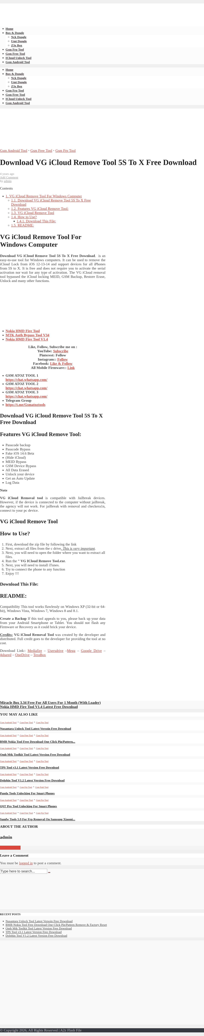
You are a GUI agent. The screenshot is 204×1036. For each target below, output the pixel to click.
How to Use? (24, 217)
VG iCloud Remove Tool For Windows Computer (44, 196)
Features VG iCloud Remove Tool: (39, 209)
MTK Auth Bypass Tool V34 (27, 335)
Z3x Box (16, 45)
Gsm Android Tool (18, 62)
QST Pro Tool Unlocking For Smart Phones (28, 806)
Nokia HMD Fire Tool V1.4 (27, 339)
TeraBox (39, 655)
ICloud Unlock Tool (18, 58)
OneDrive (22, 655)
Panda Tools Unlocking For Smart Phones (27, 793)
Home (9, 28)
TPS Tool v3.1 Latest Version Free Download (29, 767)
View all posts (10, 848)
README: (22, 225)
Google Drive (91, 651)
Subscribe (60, 351)
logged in (26, 863)
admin (8, 181)
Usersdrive (55, 651)
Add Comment (9, 177)
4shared (5, 655)
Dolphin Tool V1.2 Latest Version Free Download (32, 780)
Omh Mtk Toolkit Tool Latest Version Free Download (35, 754)
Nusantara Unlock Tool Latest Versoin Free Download (35, 728)
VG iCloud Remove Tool (32, 213)
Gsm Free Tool (15, 53)
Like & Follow (61, 364)
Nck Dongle (18, 37)
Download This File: (36, 221)
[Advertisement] (50, 9)
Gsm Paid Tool (41, 787)
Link (71, 368)
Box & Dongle (15, 33)
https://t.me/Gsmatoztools (25, 405)
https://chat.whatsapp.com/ (26, 380)
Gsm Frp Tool (15, 49)
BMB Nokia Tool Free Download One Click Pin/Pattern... (37, 741)
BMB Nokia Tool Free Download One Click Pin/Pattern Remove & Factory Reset (56, 924)
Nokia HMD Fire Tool (23, 331)
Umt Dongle (19, 41)
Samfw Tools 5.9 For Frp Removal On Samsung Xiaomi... (37, 819)
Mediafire (35, 651)
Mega (71, 651)
